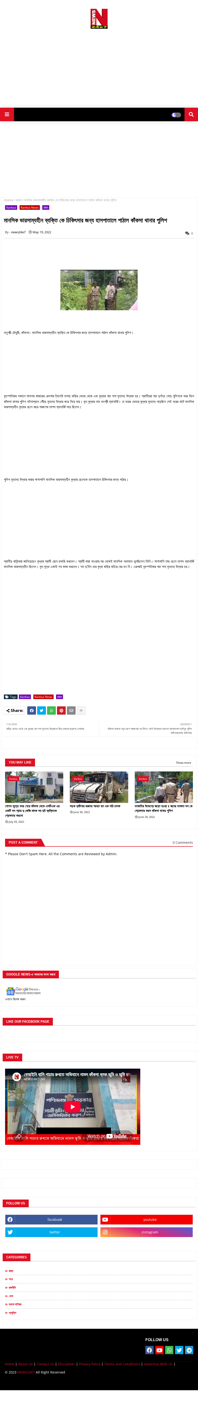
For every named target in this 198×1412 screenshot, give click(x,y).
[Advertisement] (99, 66)
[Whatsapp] (51, 710)
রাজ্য (18, 200)
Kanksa (11, 207)
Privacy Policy (89, 1364)
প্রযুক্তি (12, 1313)
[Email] (71, 710)
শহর (11, 1279)
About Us (25, 1364)
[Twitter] (41, 710)
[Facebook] (31, 710)
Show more (183, 763)
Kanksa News (30, 207)
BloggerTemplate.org (99, 1383)
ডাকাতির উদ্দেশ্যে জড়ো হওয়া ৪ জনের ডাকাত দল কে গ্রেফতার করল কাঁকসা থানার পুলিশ (163, 808)
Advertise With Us (158, 1364)
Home (8, 200)
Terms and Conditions (122, 1364)
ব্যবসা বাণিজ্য (15, 1304)
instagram (150, 1232)
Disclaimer (66, 1364)
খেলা (11, 1296)
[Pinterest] (61, 710)
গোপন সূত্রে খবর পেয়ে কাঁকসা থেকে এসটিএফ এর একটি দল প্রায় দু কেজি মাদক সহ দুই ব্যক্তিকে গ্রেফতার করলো (32, 810)
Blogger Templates (39, 1383)
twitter (55, 1232)
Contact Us (45, 1364)
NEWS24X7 (26, 1372)
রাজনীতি (12, 1287)
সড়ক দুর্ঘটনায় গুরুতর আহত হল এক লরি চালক (95, 806)
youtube (150, 1219)
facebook (55, 1219)
